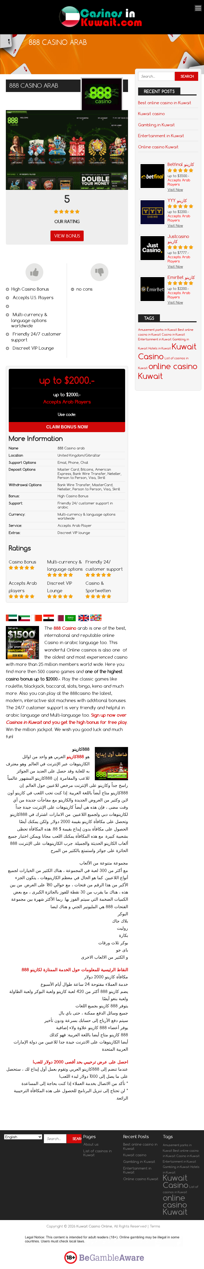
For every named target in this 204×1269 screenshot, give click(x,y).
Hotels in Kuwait (159, 348)
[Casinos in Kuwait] (100, 27)
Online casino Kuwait (158, 146)
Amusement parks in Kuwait (157, 330)
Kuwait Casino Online (94, 1226)
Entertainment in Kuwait (161, 135)
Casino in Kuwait (173, 334)
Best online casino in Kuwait (164, 102)
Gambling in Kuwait (156, 124)
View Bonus (67, 236)
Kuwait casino (151, 113)
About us (91, 1144)
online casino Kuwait (175, 1205)
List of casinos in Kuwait (97, 1153)
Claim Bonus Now (67, 427)
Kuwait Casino (175, 1181)
